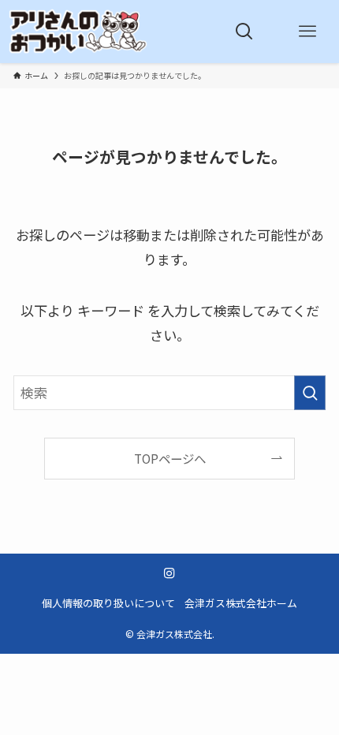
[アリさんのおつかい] (78, 31)
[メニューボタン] (307, 31)
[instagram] (169, 573)
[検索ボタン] (244, 31)
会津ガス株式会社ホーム (240, 602)
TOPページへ (170, 458)
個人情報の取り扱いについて (108, 602)
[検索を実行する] (310, 392)
